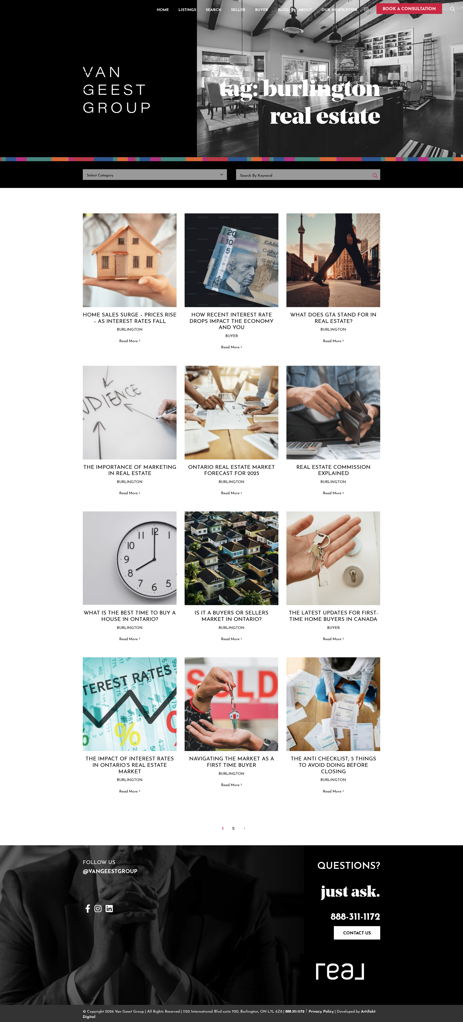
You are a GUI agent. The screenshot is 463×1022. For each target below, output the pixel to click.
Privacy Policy (321, 1011)
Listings (187, 9)
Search (213, 9)
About (305, 9)
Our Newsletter (339, 9)
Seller (238, 9)
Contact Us (357, 932)
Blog (283, 9)
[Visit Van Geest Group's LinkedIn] (109, 908)
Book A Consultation (409, 8)
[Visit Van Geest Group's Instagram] (98, 908)
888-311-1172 (355, 915)
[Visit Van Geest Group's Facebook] (87, 908)
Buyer (261, 9)
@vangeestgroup (110, 870)
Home (163, 9)
